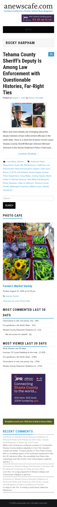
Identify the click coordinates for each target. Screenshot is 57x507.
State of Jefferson (26, 183)
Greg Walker (25, 176)
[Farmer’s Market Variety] (28, 251)
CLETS (13, 172)
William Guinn (36, 186)
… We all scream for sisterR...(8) (17, 334)
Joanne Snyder (12, 296)
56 (51, 54)
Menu (28, 29)
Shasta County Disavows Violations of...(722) (22, 366)
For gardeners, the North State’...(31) (19, 325)
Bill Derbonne (30, 165)
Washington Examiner (19, 186)
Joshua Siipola (38, 176)
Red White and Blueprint (38, 179)
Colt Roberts (22, 172)
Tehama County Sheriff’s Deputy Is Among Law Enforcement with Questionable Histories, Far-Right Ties (23, 73)
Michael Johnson (18, 179)
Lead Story (11, 161)
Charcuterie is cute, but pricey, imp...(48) (20, 321)
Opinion (20, 161)
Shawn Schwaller (36, 98)
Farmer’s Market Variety (17, 286)
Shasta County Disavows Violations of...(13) (22, 330)
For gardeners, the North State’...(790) (20, 357)
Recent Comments (18, 431)
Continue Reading (28, 154)
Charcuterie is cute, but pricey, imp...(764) (21, 361)
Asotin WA (18, 165)
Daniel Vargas (35, 172)
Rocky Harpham (10, 183)
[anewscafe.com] (28, 8)
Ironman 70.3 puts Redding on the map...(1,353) (24, 352)
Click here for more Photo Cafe (16, 301)
